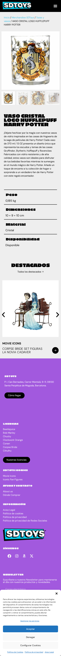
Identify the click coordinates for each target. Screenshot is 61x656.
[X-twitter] (31, 556)
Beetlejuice (9, 429)
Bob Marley (9, 432)
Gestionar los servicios (29, 621)
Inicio (7, 17)
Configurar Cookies (30, 645)
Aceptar (30, 629)
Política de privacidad (34, 652)
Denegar (30, 637)
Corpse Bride (10, 447)
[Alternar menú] (55, 6)
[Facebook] (9, 556)
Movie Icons (11, 343)
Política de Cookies (15, 652)
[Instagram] (17, 556)
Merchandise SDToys (23, 17)
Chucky (7, 436)
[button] (56, 593)
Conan (6, 443)
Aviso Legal (49, 652)
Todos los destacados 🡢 (30, 271)
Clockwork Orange (13, 440)
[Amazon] (24, 556)
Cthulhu (7, 450)
